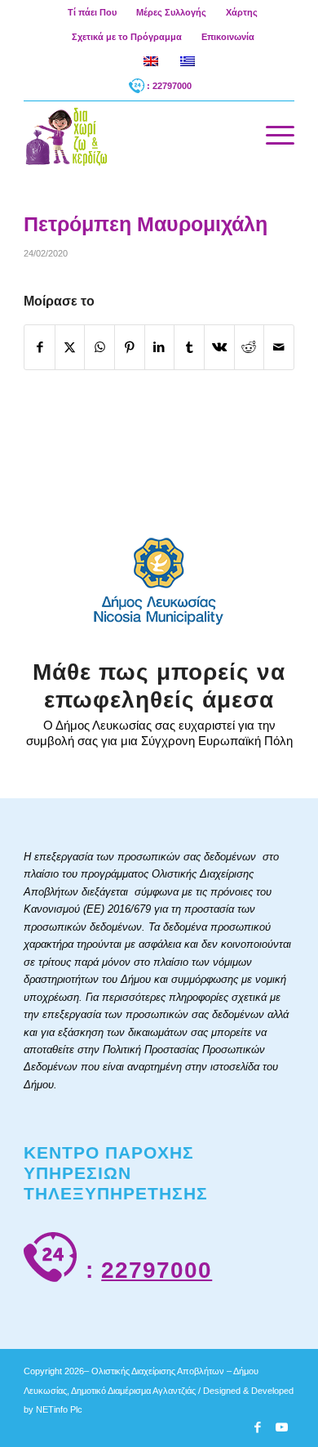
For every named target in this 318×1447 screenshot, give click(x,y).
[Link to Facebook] (257, 1427)
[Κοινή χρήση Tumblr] (189, 347)
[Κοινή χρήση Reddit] (249, 347)
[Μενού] (272, 135)
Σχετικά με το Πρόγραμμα (127, 37)
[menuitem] (93, 12)
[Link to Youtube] (282, 1427)
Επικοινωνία (227, 37)
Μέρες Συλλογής (171, 12)
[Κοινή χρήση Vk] (219, 347)
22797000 (156, 1270)
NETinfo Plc (59, 1409)
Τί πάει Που (92, 12)
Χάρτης (242, 12)
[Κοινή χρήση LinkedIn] (159, 347)
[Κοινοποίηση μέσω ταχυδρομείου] (279, 347)
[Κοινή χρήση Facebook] (39, 347)
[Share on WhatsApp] (99, 347)
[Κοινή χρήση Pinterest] (129, 347)
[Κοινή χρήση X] (70, 347)
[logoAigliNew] (132, 135)
